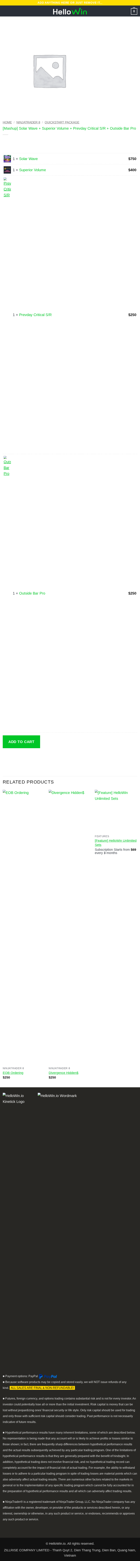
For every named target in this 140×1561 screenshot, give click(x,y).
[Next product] (12, 142)
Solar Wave (28, 159)
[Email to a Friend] (31, 756)
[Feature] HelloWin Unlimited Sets (116, 843)
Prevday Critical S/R (35, 315)
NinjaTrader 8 (28, 122)
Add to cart (21, 742)
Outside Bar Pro (32, 593)
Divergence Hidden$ (63, 1073)
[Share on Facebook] (15, 756)
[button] (5, 11)
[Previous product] (21, 142)
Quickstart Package (62, 122)
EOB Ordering (13, 1073)
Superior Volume (32, 170)
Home (7, 122)
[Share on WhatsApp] (7, 756)
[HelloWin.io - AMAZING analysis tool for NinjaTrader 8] (70, 11)
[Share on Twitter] (23, 756)
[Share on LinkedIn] (48, 756)
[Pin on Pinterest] (40, 756)
